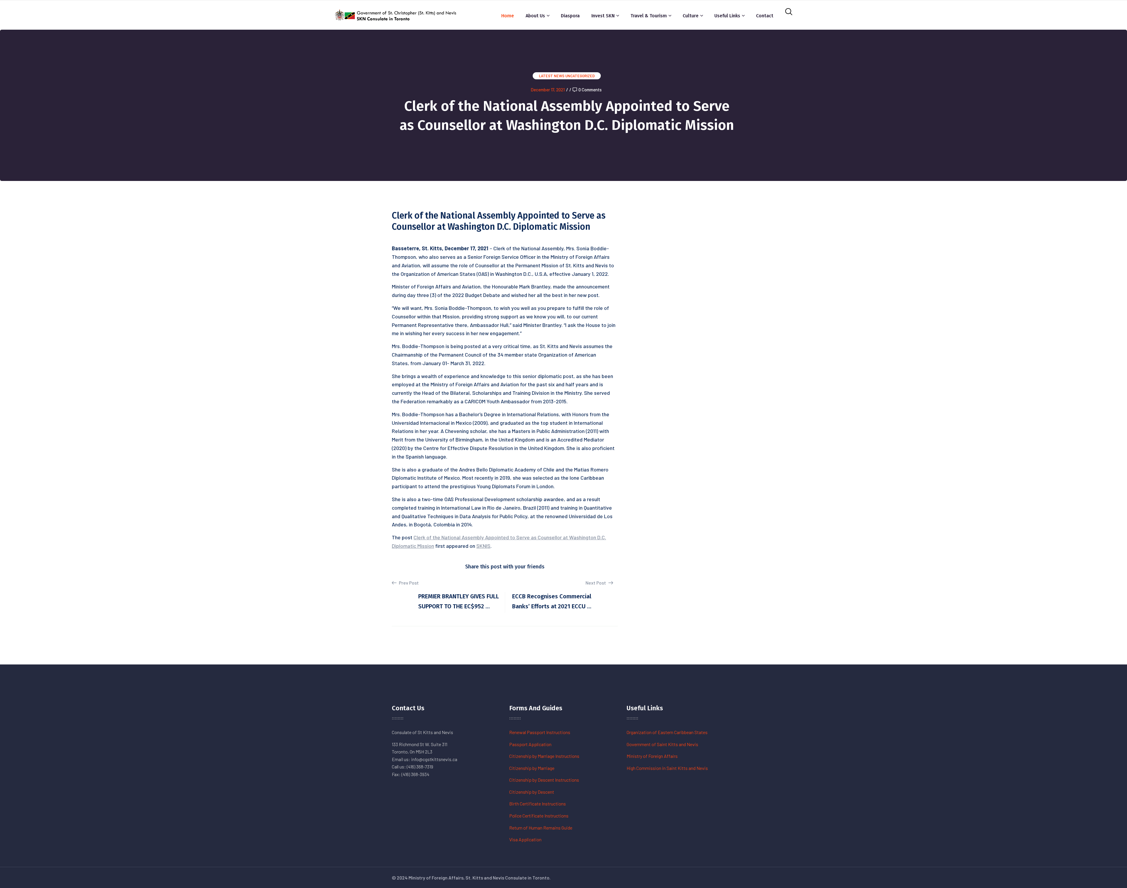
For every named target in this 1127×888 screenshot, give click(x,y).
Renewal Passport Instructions (539, 732)
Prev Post (408, 582)
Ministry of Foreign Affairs (652, 756)
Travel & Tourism (648, 16)
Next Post (596, 582)
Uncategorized (580, 75)
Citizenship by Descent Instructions (544, 780)
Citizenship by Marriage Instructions (544, 756)
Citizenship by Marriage (531, 768)
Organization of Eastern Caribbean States (667, 732)
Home (507, 16)
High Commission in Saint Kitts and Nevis (667, 768)
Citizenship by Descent (531, 792)
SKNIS (483, 546)
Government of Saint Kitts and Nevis (662, 744)
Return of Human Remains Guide (540, 827)
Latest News (551, 75)
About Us (535, 16)
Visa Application (525, 839)
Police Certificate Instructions (538, 815)
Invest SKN (603, 16)
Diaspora (570, 16)
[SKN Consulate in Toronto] (396, 14)
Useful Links (727, 16)
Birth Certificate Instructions (537, 803)
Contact (764, 16)
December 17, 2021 (548, 89)
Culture (691, 16)
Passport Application (530, 744)
